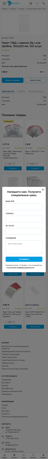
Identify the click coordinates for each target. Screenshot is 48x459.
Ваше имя (10, 201)
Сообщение (11, 238)
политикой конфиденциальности (20, 268)
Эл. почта (10, 226)
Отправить (24, 259)
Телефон (10, 214)
